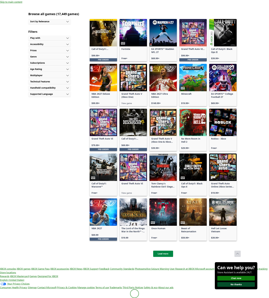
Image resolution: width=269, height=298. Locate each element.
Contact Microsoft (47, 287)
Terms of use (102, 287)
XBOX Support (91, 268)
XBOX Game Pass (40, 268)
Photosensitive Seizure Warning (152, 268)
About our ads (165, 287)
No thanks (236, 284)
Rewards (4, 276)
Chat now (236, 278)
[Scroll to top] (237, 254)
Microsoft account (204, 268)
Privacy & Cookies (67, 287)
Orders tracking (259, 268)
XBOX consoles (8, 268)
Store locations (8, 272)
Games (33, 276)
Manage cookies (86, 287)
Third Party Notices (133, 287)
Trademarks (116, 287)
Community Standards (122, 268)
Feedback (104, 268)
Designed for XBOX (48, 276)
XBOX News (76, 268)
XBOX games (24, 268)
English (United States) (12, 279)
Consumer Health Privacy (13, 287)
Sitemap (32, 287)
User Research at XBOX (182, 268)
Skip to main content (11, 1)
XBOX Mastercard (19, 276)
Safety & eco (151, 287)
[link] (103, 40)
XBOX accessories (59, 268)
